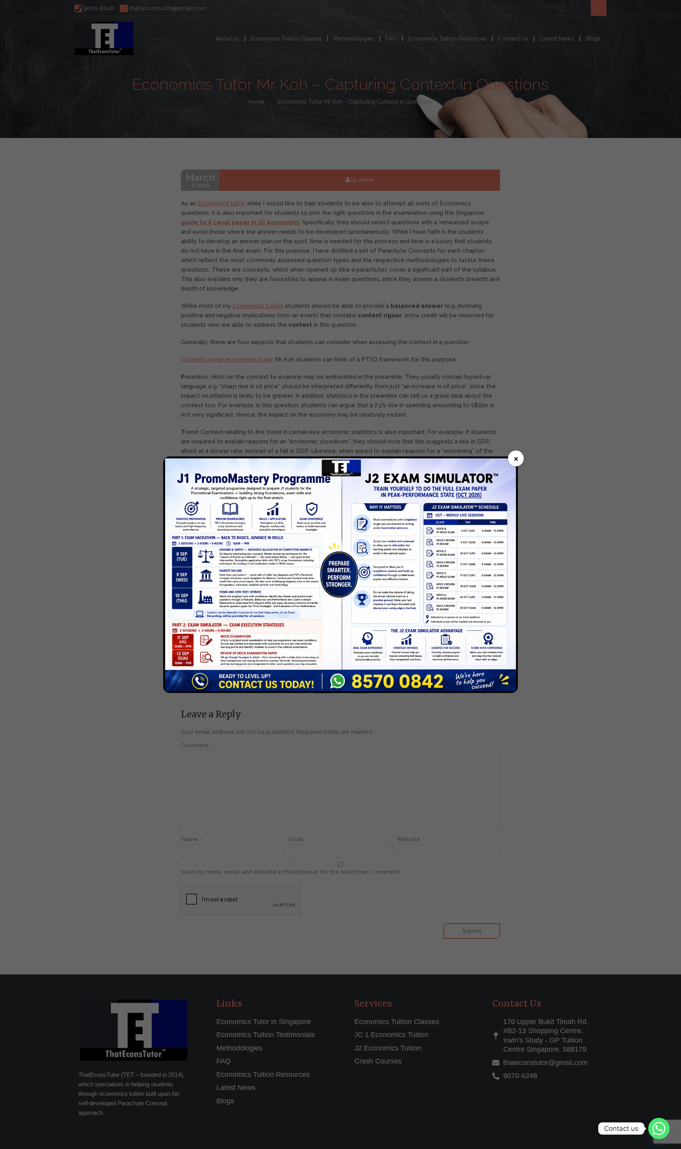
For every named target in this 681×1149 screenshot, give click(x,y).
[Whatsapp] (659, 1128)
